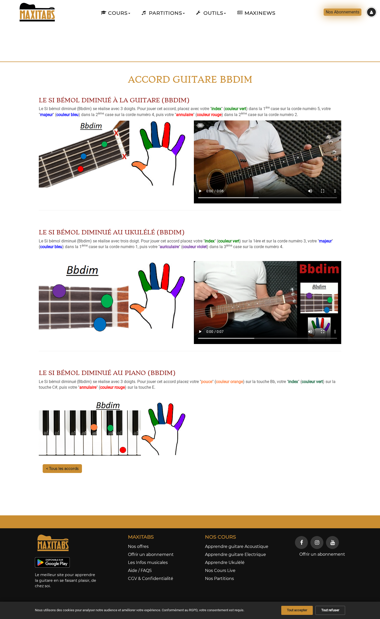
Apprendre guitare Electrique (235, 554)
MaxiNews (259, 13)
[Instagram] (316, 542)
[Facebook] (301, 542)
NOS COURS (220, 537)
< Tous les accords (62, 468)
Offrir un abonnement (151, 554)
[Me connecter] (371, 12)
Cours (117, 13)
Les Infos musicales (148, 562)
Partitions (164, 13)
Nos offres (138, 546)
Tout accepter (297, 610)
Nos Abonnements (342, 12)
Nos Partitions (219, 578)
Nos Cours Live (220, 570)
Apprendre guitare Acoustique (236, 546)
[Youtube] (332, 542)
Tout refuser (330, 610)
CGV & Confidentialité (150, 578)
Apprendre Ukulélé (225, 562)
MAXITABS (141, 537)
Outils (212, 13)
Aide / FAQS (140, 570)
